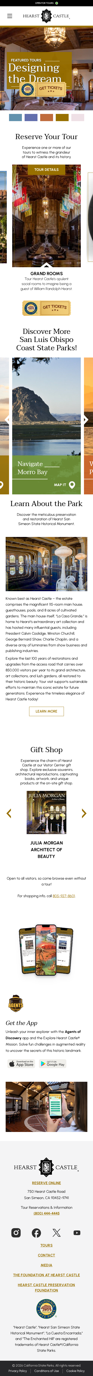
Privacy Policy (18, 1371)
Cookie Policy (75, 1371)
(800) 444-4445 (47, 1213)
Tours (46, 1245)
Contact (46, 1255)
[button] (9, 813)
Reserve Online (46, 1183)
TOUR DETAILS (48, 170)
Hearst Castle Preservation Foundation (46, 1287)
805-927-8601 (64, 896)
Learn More (46, 711)
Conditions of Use (46, 1371)
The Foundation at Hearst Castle (46, 1275)
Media (47, 1265)
